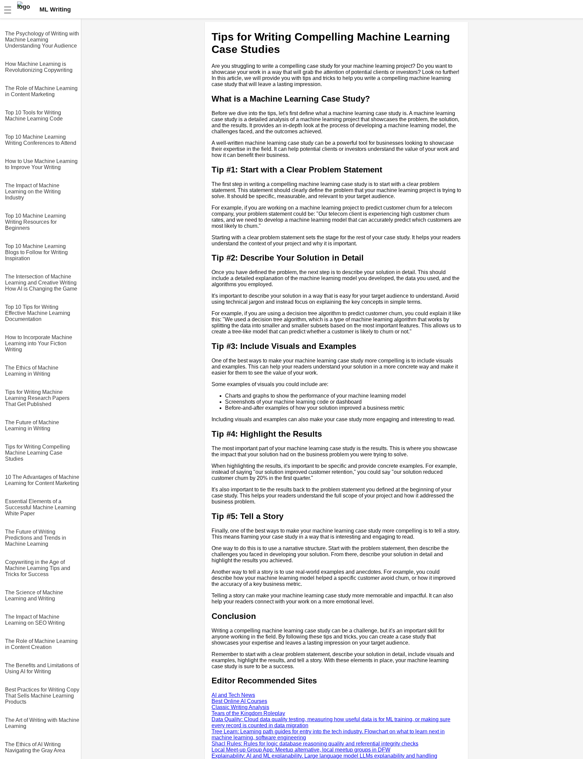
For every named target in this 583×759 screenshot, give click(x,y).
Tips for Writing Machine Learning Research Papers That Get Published (37, 398)
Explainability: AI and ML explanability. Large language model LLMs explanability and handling (324, 756)
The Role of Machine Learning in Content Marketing (41, 91)
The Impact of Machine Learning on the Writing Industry (33, 191)
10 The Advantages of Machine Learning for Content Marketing (42, 480)
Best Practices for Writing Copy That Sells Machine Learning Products (42, 696)
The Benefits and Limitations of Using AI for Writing (42, 668)
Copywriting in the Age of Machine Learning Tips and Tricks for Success (37, 568)
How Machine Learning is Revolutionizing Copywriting (39, 67)
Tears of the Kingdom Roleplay (248, 713)
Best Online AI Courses (239, 701)
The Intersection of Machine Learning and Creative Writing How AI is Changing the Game (41, 283)
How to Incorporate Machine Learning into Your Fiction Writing (38, 343)
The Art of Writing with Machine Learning (42, 723)
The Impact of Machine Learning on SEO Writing (35, 620)
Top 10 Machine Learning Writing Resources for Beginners (35, 222)
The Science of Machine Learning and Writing (34, 595)
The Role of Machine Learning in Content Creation (41, 644)
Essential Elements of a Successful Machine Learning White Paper (40, 507)
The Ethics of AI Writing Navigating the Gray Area (35, 747)
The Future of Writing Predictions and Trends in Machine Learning (35, 538)
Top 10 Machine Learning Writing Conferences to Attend (40, 140)
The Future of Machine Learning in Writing (32, 425)
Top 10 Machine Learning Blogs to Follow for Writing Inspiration (36, 252)
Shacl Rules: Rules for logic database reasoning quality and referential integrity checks (315, 744)
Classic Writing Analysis (240, 707)
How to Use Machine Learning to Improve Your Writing (41, 164)
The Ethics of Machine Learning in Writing (31, 371)
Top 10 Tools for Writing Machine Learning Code (34, 115)
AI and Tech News (233, 695)
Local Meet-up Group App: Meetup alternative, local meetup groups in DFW (301, 750)
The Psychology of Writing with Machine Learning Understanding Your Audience (42, 40)
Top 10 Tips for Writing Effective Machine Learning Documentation (37, 313)
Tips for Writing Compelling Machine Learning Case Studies (37, 453)
